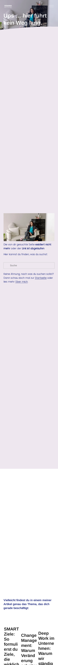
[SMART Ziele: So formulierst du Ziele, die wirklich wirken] (12, 620)
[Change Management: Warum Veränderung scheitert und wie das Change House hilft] (29, 623)
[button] (50, 613)
